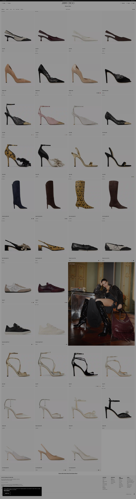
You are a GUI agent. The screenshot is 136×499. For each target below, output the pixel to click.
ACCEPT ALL (7, 493)
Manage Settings (7, 490)
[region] (22, 491)
